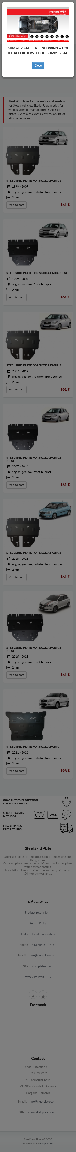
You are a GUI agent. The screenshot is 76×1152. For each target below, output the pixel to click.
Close (38, 65)
